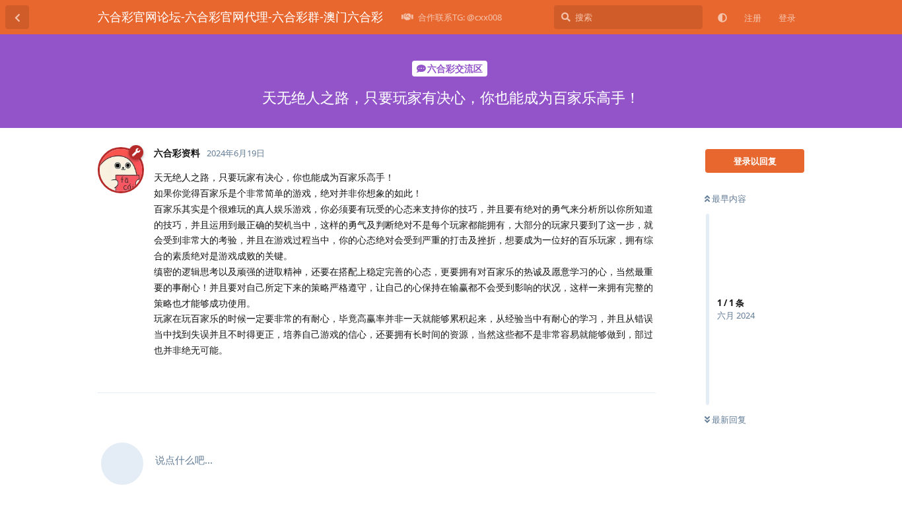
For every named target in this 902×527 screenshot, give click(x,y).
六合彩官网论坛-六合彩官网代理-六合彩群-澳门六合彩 (240, 16)
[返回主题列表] (17, 17)
